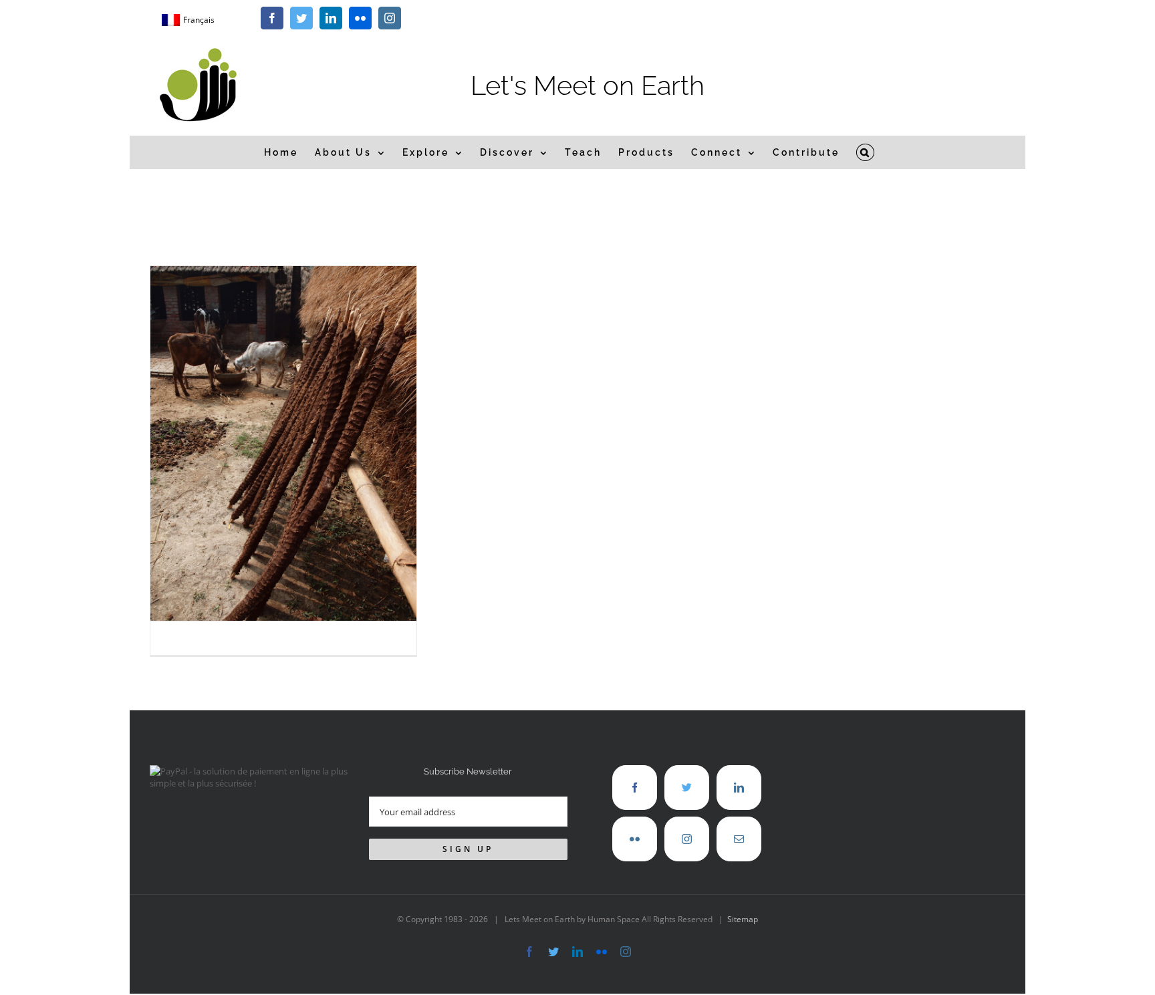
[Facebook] (634, 787)
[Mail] (739, 839)
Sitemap (742, 919)
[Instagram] (686, 839)
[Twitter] (686, 787)
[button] (865, 152)
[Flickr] (634, 839)
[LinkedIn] (739, 787)
